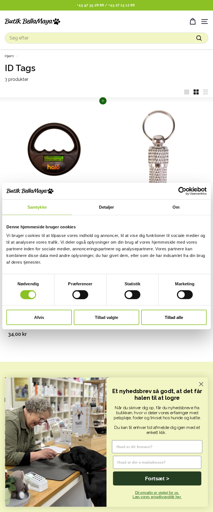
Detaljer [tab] (106, 206)
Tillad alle (174, 317)
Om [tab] (176, 206)
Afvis (39, 317)
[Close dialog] (201, 384)
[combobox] (106, 38)
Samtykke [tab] (37, 206)
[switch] (80, 294)
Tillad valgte (106, 317)
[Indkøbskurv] (192, 21)
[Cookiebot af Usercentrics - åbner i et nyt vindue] (182, 191)
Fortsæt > (157, 478)
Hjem (9, 56)
